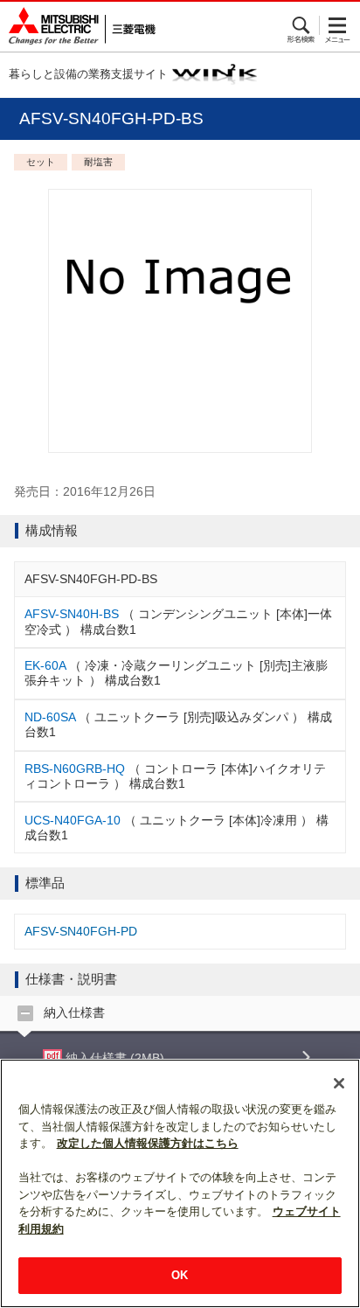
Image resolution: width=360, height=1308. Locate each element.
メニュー (338, 25)
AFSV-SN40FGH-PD (80, 931)
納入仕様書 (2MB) (113, 1058)
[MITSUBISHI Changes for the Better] (78, 27)
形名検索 (302, 25)
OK (179, 1275)
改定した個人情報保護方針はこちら (148, 1143)
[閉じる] (339, 1083)
